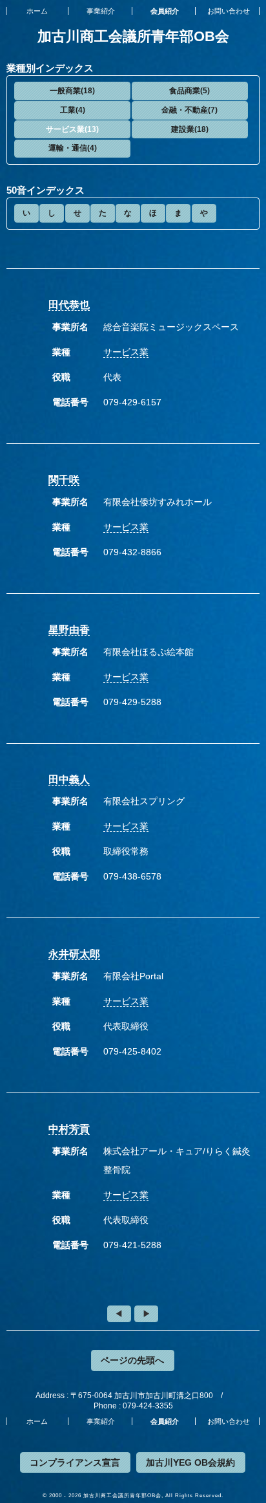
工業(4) (72, 110)
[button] (72, 91)
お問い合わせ (228, 11)
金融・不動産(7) (189, 110)
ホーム (37, 11)
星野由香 (69, 629)
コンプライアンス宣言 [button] (75, 1462)
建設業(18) (190, 129)
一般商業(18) (72, 90)
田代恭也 (69, 304)
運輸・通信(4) (72, 147)
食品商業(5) (189, 90)
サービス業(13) (72, 129)
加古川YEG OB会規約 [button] (190, 1462)
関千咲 (63, 479)
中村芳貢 (69, 1128)
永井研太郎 (74, 953)
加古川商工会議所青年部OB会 (133, 36)
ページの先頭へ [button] (132, 1360)
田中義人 (69, 779)
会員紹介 (164, 11)
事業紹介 (101, 11)
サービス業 (125, 352)
